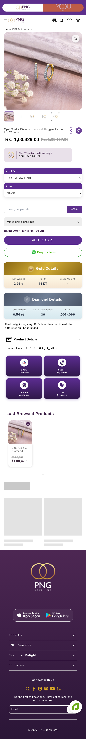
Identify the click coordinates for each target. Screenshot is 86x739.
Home (7, 29)
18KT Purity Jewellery (23, 29)
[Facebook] (33, 689)
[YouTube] (52, 689)
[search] (61, 20)
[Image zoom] (43, 71)
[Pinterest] (40, 689)
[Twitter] (27, 689)
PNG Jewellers (48, 730)
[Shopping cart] (77, 20)
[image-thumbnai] (9, 116)
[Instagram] (46, 689)
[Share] (71, 130)
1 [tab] (43, 475)
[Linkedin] (58, 689)
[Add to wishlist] (79, 130)
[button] (43, 240)
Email (14, 709)
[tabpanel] (20, 444)
